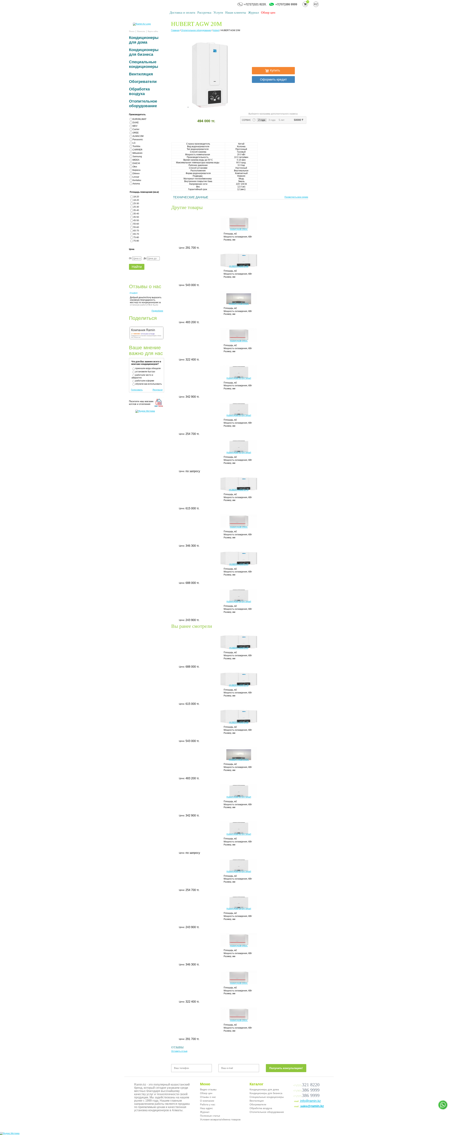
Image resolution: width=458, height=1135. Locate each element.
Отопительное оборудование (196, 30)
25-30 (136, 203)
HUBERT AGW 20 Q (239, 490)
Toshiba (136, 146)
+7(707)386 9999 (286, 4)
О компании (207, 1100)
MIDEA (136, 160)
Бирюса (136, 170)
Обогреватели (143, 81)
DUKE (136, 122)
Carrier (136, 129)
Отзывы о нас (208, 1097)
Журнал (253, 12)
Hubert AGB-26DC (239, 229)
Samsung (137, 156)
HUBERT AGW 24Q (238, 564)
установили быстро (145, 371)
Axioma (136, 183)
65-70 (136, 230)
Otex (135, 166)
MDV (135, 126)
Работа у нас (207, 1104)
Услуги (218, 12)
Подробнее (157, 311)
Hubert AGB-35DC (239, 527)
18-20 (136, 196)
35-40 (136, 210)
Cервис (247, 120)
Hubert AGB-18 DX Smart (238, 601)
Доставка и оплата (182, 12)
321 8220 (311, 1084)
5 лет (281, 120)
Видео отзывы (208, 1089)
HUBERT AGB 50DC (239, 303)
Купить (274, 70)
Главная (175, 30)
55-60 (136, 224)
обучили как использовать (148, 384)
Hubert (216, 30)
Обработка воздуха (139, 91)
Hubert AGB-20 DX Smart (238, 415)
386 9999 (311, 1090)
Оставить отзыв (179, 1051)
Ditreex (136, 173)
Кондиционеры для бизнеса (144, 52)
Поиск (131, 31)
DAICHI (136, 163)
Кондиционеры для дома (144, 39)
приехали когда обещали (148, 368)
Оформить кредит (273, 79)
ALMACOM (138, 136)
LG (134, 143)
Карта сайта (153, 31)
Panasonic (138, 139)
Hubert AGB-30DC (239, 341)
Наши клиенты (235, 12)
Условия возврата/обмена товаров (220, 1119)
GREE (136, 132)
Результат (158, 390)
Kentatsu (137, 180)
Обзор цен (268, 12)
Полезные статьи (210, 1115)
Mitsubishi (137, 153)
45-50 (136, 217)
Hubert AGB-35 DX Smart (238, 378)
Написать (141, 31)
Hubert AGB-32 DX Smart (238, 452)
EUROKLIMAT (139, 119)
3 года (272, 120)
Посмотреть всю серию (296, 197)
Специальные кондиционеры (143, 64)
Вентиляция (141, 74)
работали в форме (144, 380)
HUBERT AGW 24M (238, 266)
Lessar (136, 177)
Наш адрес (206, 1108)
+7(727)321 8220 (255, 4)
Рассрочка (204, 12)
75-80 (136, 237)
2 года (262, 119)
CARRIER (137, 149)
